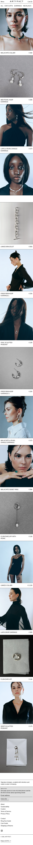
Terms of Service (6, 811)
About (2, 804)
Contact (3, 818)
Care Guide (4, 823)
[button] (30, 1)
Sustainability (5, 806)
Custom (3, 809)
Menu (2, 1)
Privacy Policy (5, 814)
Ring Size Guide (6, 821)
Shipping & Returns (7, 825)
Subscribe (4, 799)
